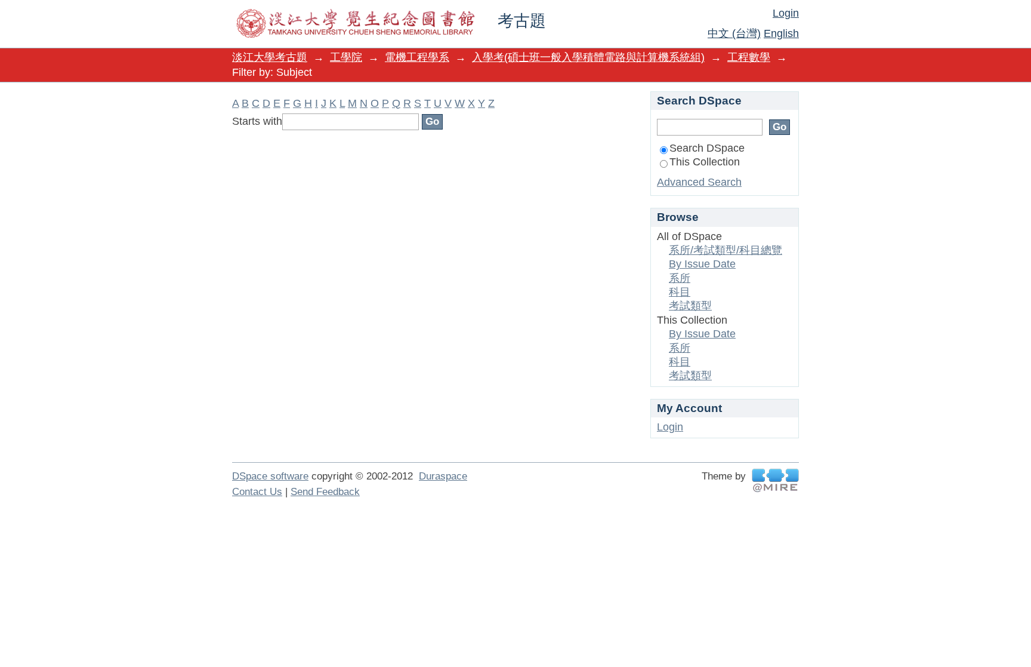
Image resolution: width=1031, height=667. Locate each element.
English (781, 33)
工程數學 (748, 57)
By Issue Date (702, 264)
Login (786, 13)
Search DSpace (707, 148)
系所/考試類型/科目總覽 (725, 250)
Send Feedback (325, 491)
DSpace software (270, 476)
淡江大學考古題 (269, 57)
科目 (679, 292)
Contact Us (257, 491)
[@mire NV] (775, 480)
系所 (679, 278)
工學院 (346, 57)
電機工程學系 (417, 57)
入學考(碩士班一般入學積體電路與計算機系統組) (588, 57)
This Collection (704, 162)
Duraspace (443, 476)
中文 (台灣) (734, 33)
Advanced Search (699, 182)
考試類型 (690, 306)
